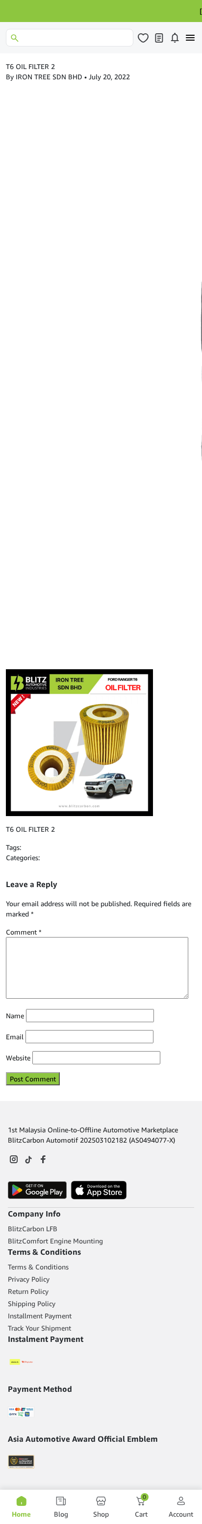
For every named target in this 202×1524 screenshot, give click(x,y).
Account (181, 1514)
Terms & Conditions (38, 1267)
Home (21, 1514)
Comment (24, 932)
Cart (141, 1506)
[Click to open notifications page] (174, 38)
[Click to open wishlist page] (143, 38)
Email (15, 1036)
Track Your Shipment (39, 1328)
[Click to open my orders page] (159, 38)
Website (18, 1058)
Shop (101, 1514)
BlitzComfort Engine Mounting (55, 1241)
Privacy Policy (29, 1279)
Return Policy (28, 1291)
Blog (61, 1514)
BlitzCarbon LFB (32, 1228)
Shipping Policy (31, 1303)
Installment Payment (40, 1316)
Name (15, 1015)
